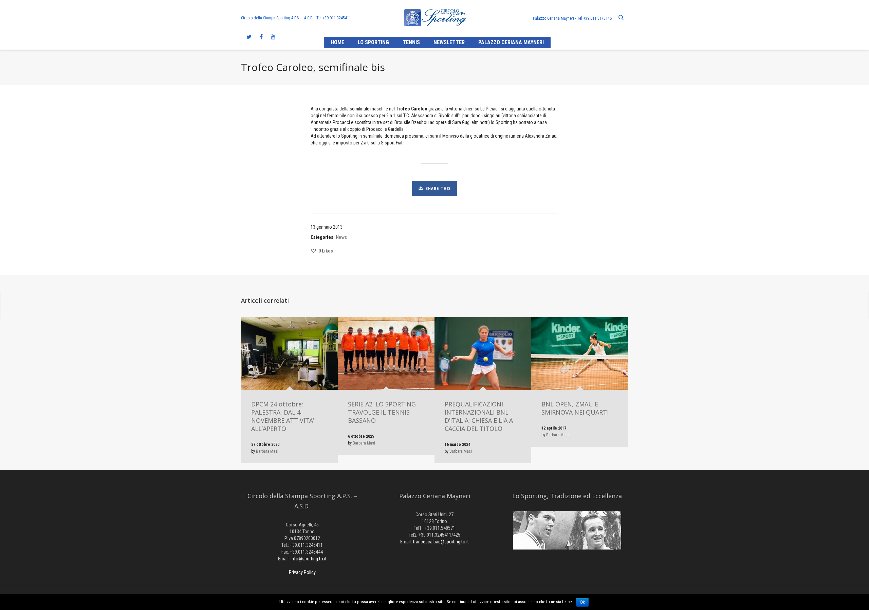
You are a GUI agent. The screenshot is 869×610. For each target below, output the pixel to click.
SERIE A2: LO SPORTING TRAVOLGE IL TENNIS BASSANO (382, 412)
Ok (582, 602)
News (341, 237)
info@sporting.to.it (309, 558)
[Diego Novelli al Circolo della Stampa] (59, 305)
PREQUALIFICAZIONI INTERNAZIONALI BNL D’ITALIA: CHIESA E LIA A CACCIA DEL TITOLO (479, 416)
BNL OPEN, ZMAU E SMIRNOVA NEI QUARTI (575, 408)
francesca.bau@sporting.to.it (441, 541)
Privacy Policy (302, 572)
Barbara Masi (267, 451)
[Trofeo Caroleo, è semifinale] (821, 305)
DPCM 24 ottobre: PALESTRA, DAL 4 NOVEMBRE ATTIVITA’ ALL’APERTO (282, 416)
